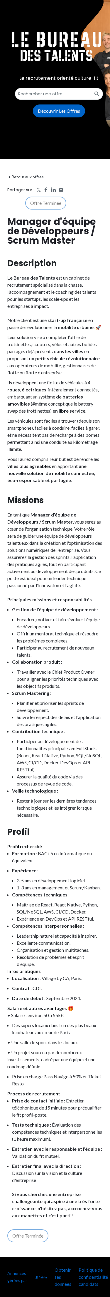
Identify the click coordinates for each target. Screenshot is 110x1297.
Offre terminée (45, 203)
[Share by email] (61, 189)
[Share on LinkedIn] (53, 189)
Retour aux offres (27, 176)
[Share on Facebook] (45, 189)
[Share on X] (38, 189)
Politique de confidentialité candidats (93, 1277)
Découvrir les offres (59, 111)
